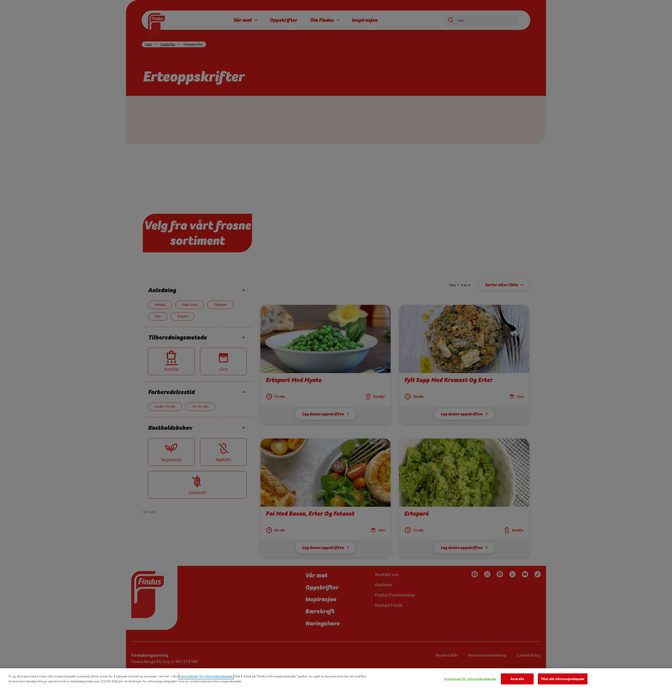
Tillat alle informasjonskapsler (563, 679)
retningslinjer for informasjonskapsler (206, 676)
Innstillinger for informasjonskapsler (470, 679)
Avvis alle (517, 679)
